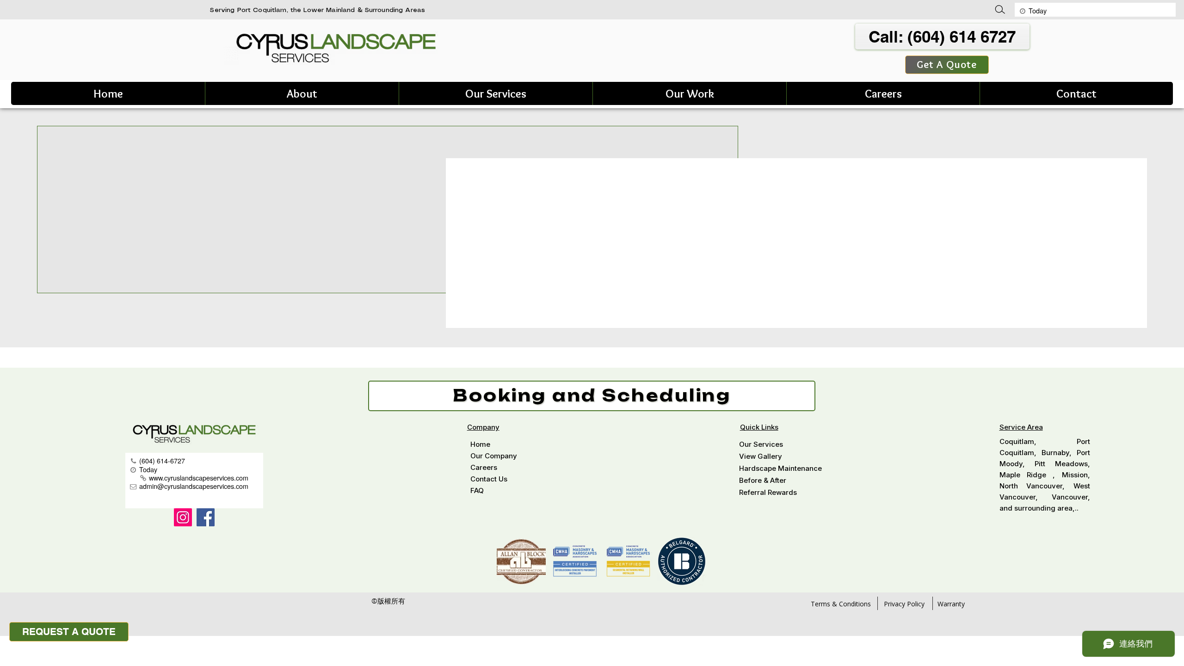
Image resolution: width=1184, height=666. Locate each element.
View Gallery (760, 456)
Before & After (762, 480)
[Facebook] (206, 517)
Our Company (493, 455)
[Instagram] (183, 517)
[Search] (1003, 10)
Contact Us (488, 479)
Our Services (761, 444)
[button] (302, 93)
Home (480, 444)
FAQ (477, 490)
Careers (483, 467)
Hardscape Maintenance (780, 468)
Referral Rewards (768, 492)
